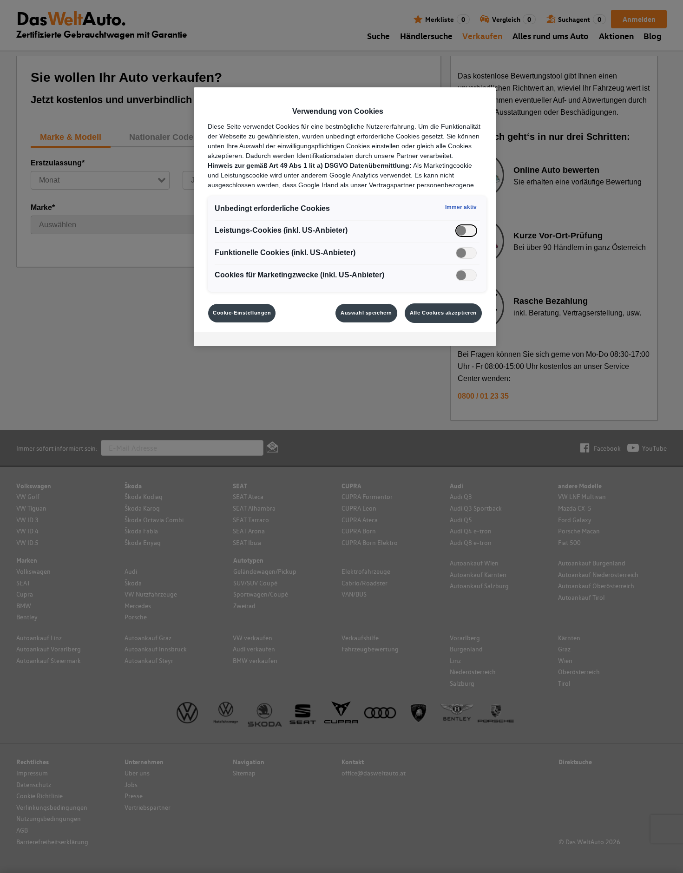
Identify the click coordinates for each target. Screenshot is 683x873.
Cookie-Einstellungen (242, 312)
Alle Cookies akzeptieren (443, 312)
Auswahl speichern (366, 312)
